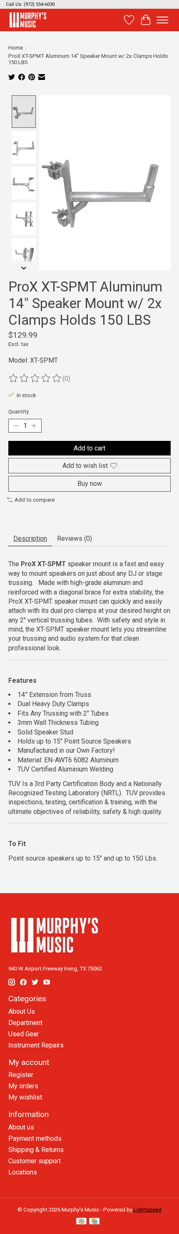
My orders (23, 1086)
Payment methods (35, 1138)
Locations (22, 1172)
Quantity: (19, 411)
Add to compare (35, 500)
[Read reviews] (35, 378)
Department (25, 1023)
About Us (21, 1011)
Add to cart (89, 448)
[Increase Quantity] (33, 425)
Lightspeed (148, 1210)
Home (15, 48)
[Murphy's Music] (27, 19)
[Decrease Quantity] (16, 425)
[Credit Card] (94, 1222)
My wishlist (25, 1097)
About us (21, 1127)
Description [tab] (30, 538)
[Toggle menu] (162, 20)
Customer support (34, 1161)
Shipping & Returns (36, 1150)
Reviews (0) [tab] (74, 538)
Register (20, 1075)
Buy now (89, 484)
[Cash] (81, 1222)
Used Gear (23, 1034)
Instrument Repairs (36, 1045)
